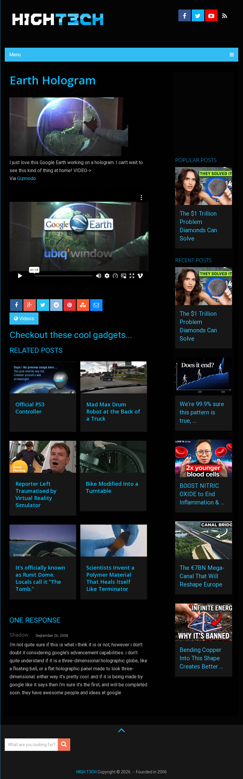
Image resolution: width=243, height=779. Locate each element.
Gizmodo (26, 178)
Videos (26, 318)
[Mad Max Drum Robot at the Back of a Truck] (113, 378)
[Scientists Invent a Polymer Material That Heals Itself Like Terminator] (113, 542)
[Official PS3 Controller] (42, 378)
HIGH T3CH (86, 772)
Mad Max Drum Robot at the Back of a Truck (113, 411)
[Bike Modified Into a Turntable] (113, 458)
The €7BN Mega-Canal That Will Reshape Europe (202, 576)
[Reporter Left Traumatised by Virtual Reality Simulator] (42, 458)
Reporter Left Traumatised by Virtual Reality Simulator (36, 494)
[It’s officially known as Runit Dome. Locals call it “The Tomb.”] (42, 542)
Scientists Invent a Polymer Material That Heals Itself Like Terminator (110, 578)
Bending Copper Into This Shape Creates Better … (201, 658)
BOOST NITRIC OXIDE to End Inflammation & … (202, 494)
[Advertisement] (209, 117)
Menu (15, 54)
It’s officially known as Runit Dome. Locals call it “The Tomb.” (40, 578)
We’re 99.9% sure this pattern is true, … (202, 412)
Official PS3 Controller (29, 408)
